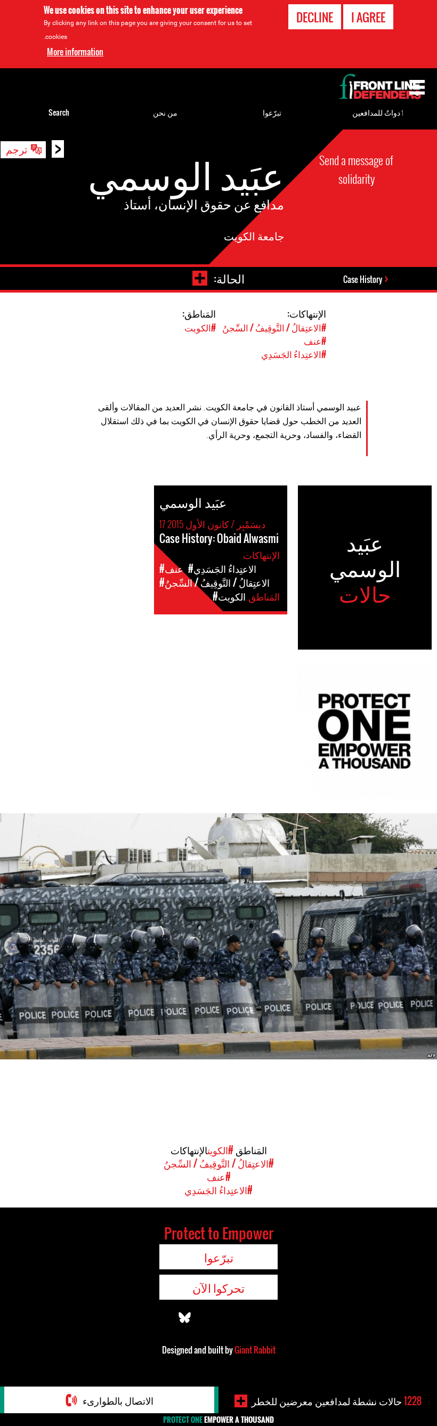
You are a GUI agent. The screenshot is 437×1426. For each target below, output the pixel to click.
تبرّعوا (272, 112)
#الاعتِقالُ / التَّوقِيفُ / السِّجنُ (274, 327)
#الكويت (200, 327)
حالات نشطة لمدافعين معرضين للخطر (337, 1401)
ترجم (16, 148)
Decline (314, 17)
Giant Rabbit (255, 1349)
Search (58, 112)
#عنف (315, 340)
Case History (362, 279)
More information (75, 51)
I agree (368, 17)
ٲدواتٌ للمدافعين (378, 112)
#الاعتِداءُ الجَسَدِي (293, 354)
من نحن (165, 112)
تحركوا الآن (218, 1287)
